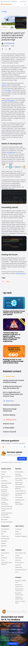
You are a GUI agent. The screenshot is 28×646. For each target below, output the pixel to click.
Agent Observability (6, 483)
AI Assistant (4, 480)
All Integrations (5, 529)
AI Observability (19, 471)
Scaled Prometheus (20, 491)
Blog (5, 11)
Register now (12, 643)
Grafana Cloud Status (7, 522)
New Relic (3, 545)
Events (3, 560)
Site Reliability (19, 497)
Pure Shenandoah (9, 100)
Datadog (3, 543)
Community (4, 557)
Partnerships (18, 557)
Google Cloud (4, 536)
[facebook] (6, 49)
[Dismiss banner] (26, 623)
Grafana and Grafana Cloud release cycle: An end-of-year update (14, 312)
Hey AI (17, 572)
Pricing (3, 474)
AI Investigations (5, 517)
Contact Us (18, 564)
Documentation (5, 553)
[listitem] (2, 281)
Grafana (8, 90)
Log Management (19, 499)
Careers (17, 555)
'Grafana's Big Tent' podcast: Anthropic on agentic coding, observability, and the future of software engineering (11, 337)
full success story (21, 273)
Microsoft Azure (5, 538)
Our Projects (18, 529)
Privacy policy (19, 462)
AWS (2, 534)
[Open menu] (25, 4)
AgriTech (4, 85)
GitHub (17, 531)
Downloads (18, 534)
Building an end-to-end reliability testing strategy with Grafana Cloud (13, 361)
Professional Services (21, 569)
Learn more (22, 1)
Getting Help (18, 567)
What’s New (4, 519)
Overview (3, 471)
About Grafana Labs (20, 553)
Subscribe (22, 458)
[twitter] (2, 49)
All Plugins (4, 531)
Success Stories (19, 562)
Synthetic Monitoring (6, 506)
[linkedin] (10, 49)
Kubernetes (4, 541)
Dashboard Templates (21, 536)
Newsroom (18, 560)
